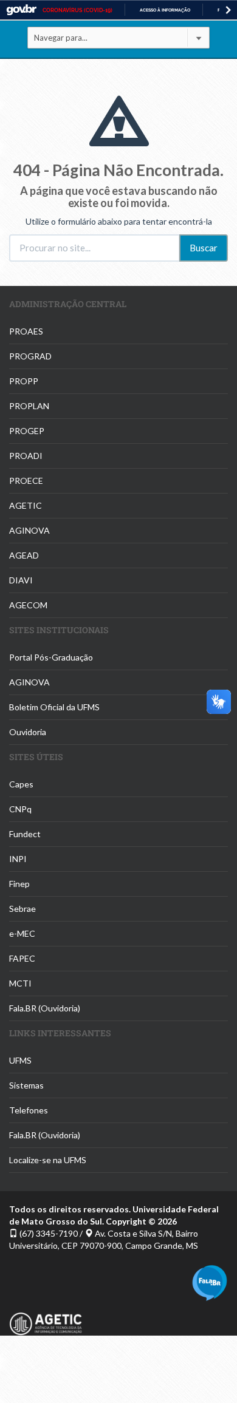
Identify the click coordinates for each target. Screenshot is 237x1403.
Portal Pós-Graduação (51, 657)
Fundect (25, 834)
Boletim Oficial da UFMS (54, 707)
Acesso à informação (165, 10)
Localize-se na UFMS (47, 1160)
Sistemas (26, 1085)
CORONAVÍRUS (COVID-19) (77, 10)
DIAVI (21, 580)
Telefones (28, 1110)
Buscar (204, 247)
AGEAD (24, 555)
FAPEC (22, 958)
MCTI (20, 983)
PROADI (26, 455)
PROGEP (26, 431)
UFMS (20, 1060)
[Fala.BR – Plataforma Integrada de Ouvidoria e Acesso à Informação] (209, 1282)
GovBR (21, 10)
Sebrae (22, 908)
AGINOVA (29, 530)
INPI (18, 859)
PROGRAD (30, 356)
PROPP (23, 381)
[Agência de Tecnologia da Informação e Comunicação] (45, 1317)
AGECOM (28, 605)
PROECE (26, 480)
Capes (21, 784)
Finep (19, 883)
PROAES (26, 331)
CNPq (20, 809)
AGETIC (25, 505)
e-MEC (22, 933)
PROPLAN (29, 406)
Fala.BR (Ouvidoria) (44, 1008)
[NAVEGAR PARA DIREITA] (228, 10)
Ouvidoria (27, 732)
